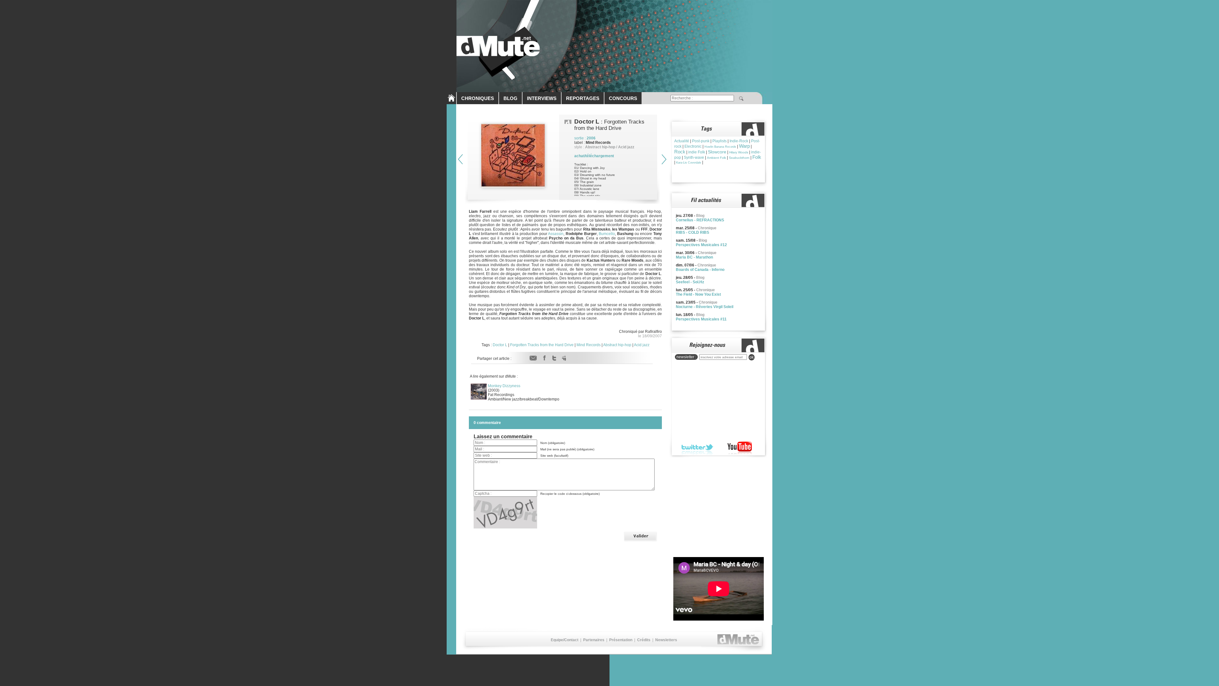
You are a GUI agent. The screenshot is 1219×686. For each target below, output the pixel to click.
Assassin (555, 234)
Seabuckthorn (739, 157)
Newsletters (666, 640)
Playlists (719, 141)
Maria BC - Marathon (694, 257)
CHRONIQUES (477, 98)
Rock (679, 151)
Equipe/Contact (564, 640)
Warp (744, 146)
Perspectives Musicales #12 (701, 245)
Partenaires (593, 640)
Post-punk (700, 141)
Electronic (693, 146)
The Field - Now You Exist (698, 294)
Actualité (681, 141)
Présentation (620, 640)
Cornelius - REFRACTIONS (700, 220)
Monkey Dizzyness (504, 386)
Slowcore (717, 151)
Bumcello (607, 234)
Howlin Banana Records (720, 146)
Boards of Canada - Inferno (700, 269)
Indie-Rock (738, 141)
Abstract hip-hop (617, 345)
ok (751, 357)
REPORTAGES (582, 98)
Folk (756, 157)
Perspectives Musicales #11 (701, 319)
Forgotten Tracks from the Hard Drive (542, 345)
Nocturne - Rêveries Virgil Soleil (704, 307)
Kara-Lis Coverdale (688, 162)
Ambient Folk (716, 157)
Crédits (643, 640)
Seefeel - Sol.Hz (690, 282)
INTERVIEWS (541, 98)
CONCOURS (623, 98)
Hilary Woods (738, 152)
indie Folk (696, 152)
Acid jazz (641, 345)
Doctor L (500, 345)
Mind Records (588, 345)
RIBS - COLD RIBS (692, 232)
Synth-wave (694, 157)
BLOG (510, 98)
